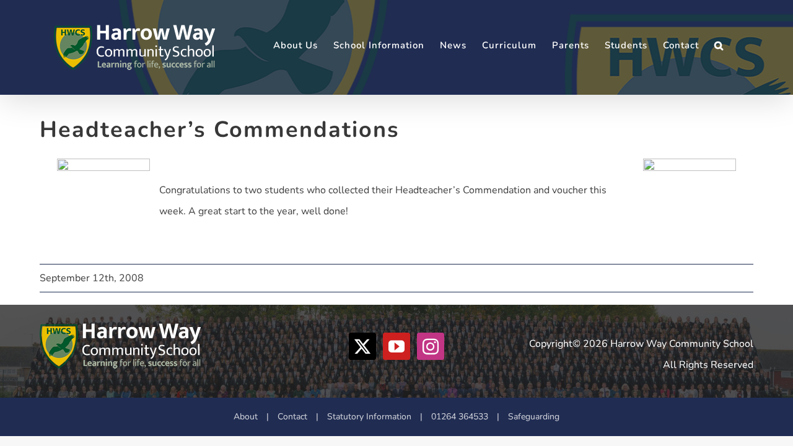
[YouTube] (396, 346)
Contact (292, 416)
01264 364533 (459, 416)
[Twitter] (362, 346)
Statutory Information (369, 416)
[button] (719, 45)
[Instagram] (430, 346)
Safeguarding (533, 416)
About (246, 416)
